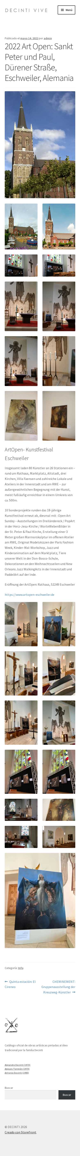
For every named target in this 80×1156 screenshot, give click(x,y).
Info (20, 968)
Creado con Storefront (20, 1132)
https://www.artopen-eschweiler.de (29, 594)
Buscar (9, 1088)
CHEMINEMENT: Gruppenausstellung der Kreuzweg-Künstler (58, 986)
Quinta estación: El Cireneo (20, 984)
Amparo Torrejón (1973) (17, 1068)
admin (48, 38)
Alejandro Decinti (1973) (17, 1065)
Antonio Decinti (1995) (17, 1072)
